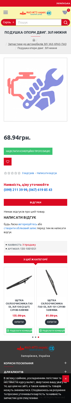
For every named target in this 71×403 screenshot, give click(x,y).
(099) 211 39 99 (15, 190)
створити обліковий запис (20, 228)
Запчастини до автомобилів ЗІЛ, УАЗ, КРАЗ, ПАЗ (37, 44)
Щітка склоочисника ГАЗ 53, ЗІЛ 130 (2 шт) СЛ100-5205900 (19, 305)
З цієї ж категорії (35, 259)
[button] (32, 337)
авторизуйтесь (27, 224)
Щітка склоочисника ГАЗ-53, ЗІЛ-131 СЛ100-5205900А (52, 305)
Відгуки (35, 202)
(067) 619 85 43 (40, 190)
